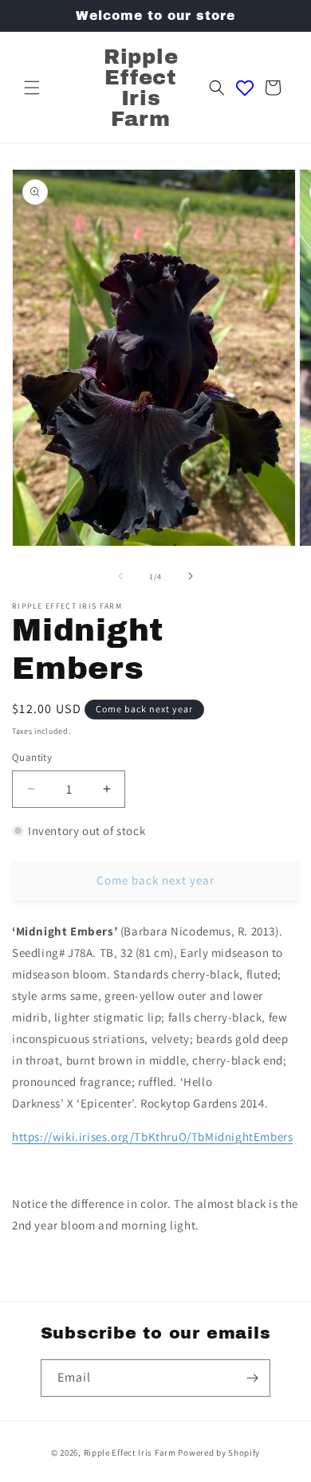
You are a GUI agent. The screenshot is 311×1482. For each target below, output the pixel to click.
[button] (31, 87)
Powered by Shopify (219, 1452)
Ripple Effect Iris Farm (130, 1452)
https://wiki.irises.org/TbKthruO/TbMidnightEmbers (152, 1136)
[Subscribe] (252, 1378)
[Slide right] (190, 576)
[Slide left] (120, 576)
